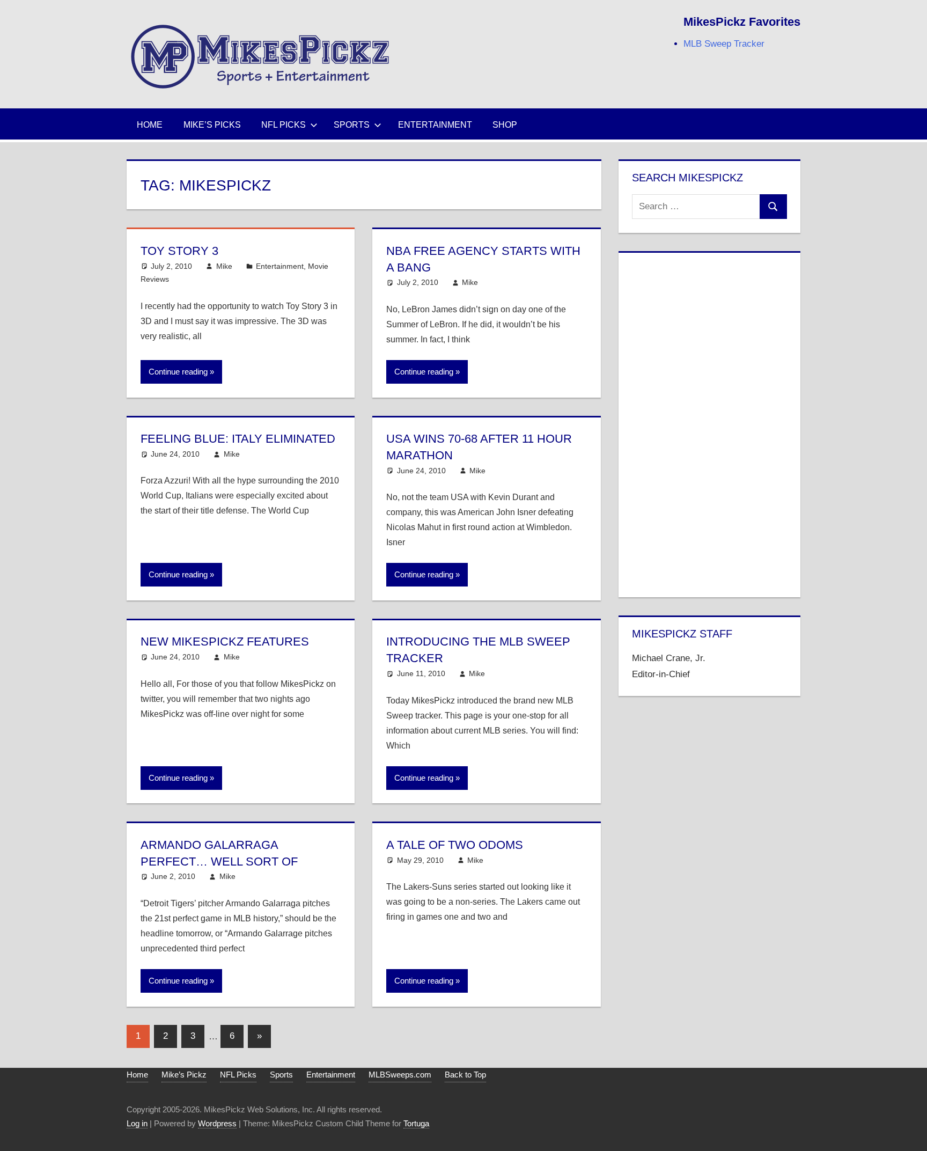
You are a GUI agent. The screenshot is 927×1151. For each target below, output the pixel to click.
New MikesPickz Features (225, 641)
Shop (504, 124)
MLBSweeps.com (400, 1074)
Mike (224, 266)
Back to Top (465, 1074)
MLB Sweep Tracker (723, 44)
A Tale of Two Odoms (454, 845)
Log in (137, 1123)
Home (150, 124)
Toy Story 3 (179, 251)
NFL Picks (283, 124)
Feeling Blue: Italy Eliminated (238, 438)
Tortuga (416, 1123)
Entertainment (435, 124)
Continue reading (178, 371)
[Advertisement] (709, 423)
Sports (352, 124)
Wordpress (217, 1123)
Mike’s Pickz (184, 1074)
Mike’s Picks (212, 124)
